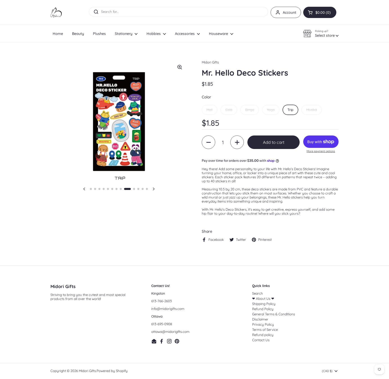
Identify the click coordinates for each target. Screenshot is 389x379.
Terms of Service (265, 329)
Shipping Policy (264, 304)
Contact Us (260, 340)
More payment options (321, 151)
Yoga (271, 110)
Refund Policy (263, 309)
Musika (311, 110)
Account (289, 12)
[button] (319, 12)
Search (257, 293)
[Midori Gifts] (56, 12)
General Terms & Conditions (273, 314)
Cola (228, 110)
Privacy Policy (263, 324)
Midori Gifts (87, 371)
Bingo (249, 110)
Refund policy (263, 335)
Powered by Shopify (112, 371)
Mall (209, 110)
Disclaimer (260, 319)
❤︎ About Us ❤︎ (263, 298)
